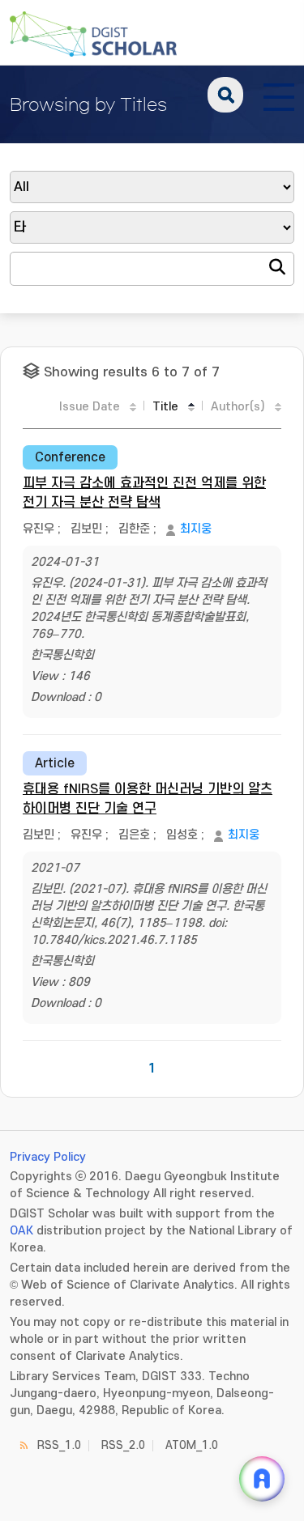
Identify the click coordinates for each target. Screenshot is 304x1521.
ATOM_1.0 (191, 1445)
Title (165, 407)
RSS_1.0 (59, 1445)
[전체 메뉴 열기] (278, 94)
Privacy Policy (48, 1157)
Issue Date (89, 407)
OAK (21, 1231)
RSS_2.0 (123, 1445)
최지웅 (196, 529)
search (225, 95)
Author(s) (238, 407)
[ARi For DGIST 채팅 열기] (262, 1479)
